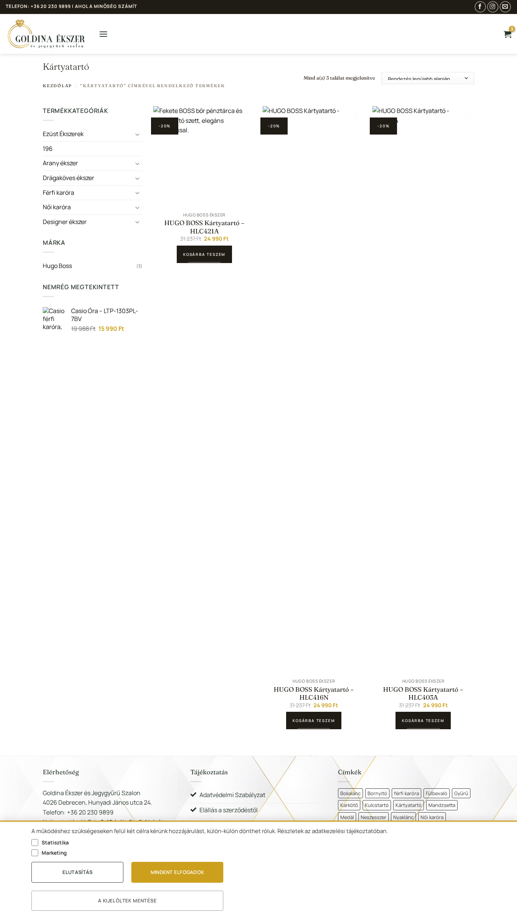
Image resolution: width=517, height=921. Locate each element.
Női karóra (57, 207)
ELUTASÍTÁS (77, 872)
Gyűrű (461, 793)
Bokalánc (350, 793)
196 (48, 148)
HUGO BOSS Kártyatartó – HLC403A (423, 693)
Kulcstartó (377, 805)
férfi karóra (406, 793)
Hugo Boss (57, 266)
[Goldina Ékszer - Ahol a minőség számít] (46, 34)
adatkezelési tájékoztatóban (349, 831)
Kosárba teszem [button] (204, 254)
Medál (347, 817)
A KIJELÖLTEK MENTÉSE (127, 900)
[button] (103, 34)
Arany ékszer (60, 163)
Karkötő (349, 805)
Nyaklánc (403, 817)
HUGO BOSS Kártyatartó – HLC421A (204, 227)
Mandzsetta (441, 805)
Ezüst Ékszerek (63, 134)
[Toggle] (137, 134)
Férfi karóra (58, 192)
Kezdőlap (57, 85)
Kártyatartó (409, 805)
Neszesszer (373, 817)
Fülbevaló (436, 793)
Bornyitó (377, 793)
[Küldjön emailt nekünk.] (505, 7)
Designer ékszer (65, 222)
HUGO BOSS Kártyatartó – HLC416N (314, 693)
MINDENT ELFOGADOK (177, 872)
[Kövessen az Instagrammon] (492, 7)
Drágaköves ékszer (68, 178)
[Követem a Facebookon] (480, 7)
